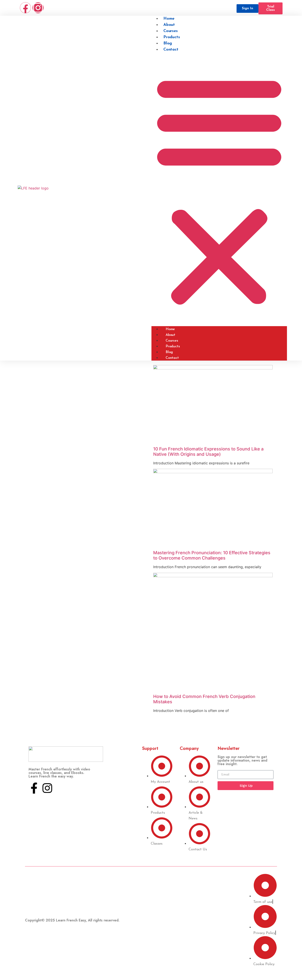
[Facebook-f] (34, 788)
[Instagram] (38, 7)
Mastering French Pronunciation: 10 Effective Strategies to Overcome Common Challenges (211, 555)
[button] (219, 189)
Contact (170, 50)
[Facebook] (25, 7)
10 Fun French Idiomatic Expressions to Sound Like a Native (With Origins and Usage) (208, 451)
